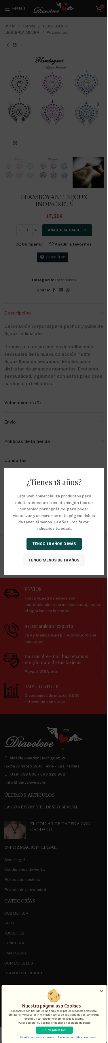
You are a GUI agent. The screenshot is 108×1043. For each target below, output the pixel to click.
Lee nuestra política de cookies (77, 1037)
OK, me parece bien (55, 1029)
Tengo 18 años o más (54, 544)
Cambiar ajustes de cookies (37, 1037)
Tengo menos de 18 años (54, 560)
